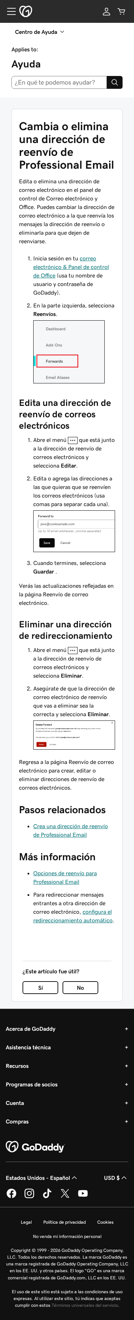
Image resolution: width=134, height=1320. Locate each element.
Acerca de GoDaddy (30, 1028)
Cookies (105, 1222)
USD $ (112, 1178)
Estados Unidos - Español (38, 1178)
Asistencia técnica (28, 1047)
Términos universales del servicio (84, 1305)
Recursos (17, 1066)
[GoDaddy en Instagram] (29, 1197)
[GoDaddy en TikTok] (47, 1197)
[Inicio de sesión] (106, 11)
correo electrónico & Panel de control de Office (71, 266)
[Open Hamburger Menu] (8, 11)
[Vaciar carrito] (121, 11)
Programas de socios (32, 1084)
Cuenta (15, 1103)
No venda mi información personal (67, 1236)
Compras (17, 1121)
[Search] (115, 82)
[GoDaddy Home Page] (35, 1147)
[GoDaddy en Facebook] (11, 1197)
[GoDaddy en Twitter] (65, 1197)
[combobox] (59, 82)
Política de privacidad (64, 1222)
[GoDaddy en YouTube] (83, 1197)
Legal (26, 1222)
